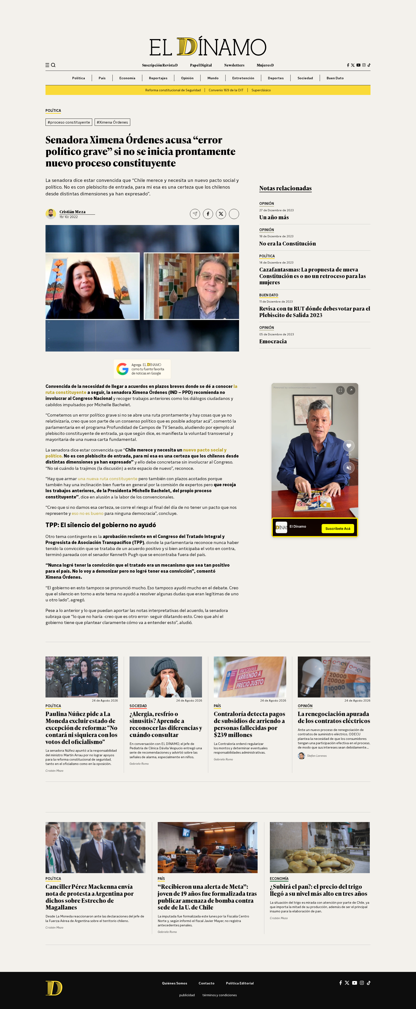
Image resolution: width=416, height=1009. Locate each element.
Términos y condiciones (219, 995)
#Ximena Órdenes (112, 122)
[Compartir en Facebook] (208, 214)
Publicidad (187, 995)
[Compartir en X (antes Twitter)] (221, 214)
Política (78, 78)
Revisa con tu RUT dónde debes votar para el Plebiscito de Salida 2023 (314, 311)
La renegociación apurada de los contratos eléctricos (334, 717)
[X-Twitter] (353, 65)
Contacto (206, 983)
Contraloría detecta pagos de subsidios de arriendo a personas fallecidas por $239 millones (249, 723)
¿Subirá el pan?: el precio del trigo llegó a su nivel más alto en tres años (318, 889)
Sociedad (305, 78)
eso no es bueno (88, 513)
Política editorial (240, 983)
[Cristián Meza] (51, 214)
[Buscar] (53, 64)
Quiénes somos (174, 983)
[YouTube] (358, 65)
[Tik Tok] (368, 983)
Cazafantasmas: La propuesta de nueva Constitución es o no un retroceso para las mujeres (312, 275)
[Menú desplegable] (47, 65)
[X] (347, 983)
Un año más (274, 217)
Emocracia (273, 341)
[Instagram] (364, 65)
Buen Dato (335, 78)
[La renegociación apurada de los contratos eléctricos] (334, 677)
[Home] (208, 46)
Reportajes (158, 78)
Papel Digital (201, 64)
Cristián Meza (72, 211)
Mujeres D (265, 64)
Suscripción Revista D (160, 64)
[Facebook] (348, 65)
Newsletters (234, 64)
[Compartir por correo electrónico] (195, 214)
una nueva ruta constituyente (107, 478)
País (102, 78)
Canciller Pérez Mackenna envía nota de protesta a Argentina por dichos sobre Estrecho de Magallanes (89, 896)
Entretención (243, 78)
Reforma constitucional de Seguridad (173, 90)
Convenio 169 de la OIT (226, 90)
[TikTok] (369, 65)
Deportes (276, 78)
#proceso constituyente (69, 122)
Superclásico (261, 90)
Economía (127, 78)
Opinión (187, 78)
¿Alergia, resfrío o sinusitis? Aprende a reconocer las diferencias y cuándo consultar (166, 723)
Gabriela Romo (139, 763)
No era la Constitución (287, 243)
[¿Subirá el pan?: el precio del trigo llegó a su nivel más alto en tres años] (320, 847)
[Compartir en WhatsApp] (234, 214)
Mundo (213, 78)
